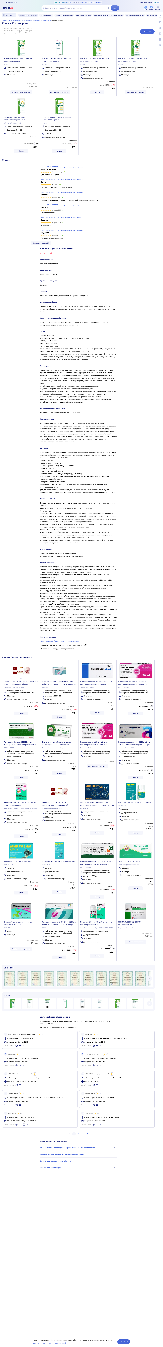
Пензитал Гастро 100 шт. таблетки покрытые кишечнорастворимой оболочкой (55, 804)
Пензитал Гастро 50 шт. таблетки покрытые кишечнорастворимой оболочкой (21, 682)
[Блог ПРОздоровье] (160, 28)
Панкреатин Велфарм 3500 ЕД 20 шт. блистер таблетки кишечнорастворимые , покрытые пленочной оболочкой (20, 743)
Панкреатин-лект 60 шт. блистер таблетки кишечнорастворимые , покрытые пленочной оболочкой (96, 683)
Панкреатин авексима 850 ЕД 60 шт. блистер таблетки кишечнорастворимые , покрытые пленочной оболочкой (135, 743)
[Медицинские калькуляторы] (160, 34)
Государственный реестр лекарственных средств (60, 641)
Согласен (124, 1341)
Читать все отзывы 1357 (41, 243)
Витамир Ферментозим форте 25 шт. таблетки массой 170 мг (18, 923)
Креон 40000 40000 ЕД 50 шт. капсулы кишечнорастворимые (56, 59)
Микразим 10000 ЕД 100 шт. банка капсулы (58, 861)
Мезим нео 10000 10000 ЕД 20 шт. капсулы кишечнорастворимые (20, 803)
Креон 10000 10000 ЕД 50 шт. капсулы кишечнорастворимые (94, 59)
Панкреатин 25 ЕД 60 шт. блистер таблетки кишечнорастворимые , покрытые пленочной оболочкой (96, 863)
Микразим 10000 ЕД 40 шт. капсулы (17, 861)
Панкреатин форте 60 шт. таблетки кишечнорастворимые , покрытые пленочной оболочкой (132, 683)
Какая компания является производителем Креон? (62, 1154)
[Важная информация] (160, 39)
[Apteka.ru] (10, 8)
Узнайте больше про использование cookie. (50, 1343)
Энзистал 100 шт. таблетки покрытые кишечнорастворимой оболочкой (56, 743)
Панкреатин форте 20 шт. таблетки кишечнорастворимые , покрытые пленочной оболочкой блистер (94, 743)
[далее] (149, 978)
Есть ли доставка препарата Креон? (56, 1161)
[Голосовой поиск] (108, 8)
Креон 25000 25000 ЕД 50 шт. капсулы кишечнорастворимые (18, 59)
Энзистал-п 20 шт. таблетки (129, 861)
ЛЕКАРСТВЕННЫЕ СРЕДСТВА (16, 20)
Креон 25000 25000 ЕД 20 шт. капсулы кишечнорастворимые (132, 59)
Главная (4, 20)
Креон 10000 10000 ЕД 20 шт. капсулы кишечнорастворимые (56, 118)
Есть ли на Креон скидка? (51, 1167)
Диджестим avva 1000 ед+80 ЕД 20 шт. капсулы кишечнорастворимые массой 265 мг (97, 804)
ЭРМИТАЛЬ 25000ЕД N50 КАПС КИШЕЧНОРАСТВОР (129, 923)
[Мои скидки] (160, 22)
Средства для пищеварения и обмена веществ (37, 20)
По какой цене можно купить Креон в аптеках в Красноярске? (67, 1147)
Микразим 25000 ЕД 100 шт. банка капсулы (134, 802)
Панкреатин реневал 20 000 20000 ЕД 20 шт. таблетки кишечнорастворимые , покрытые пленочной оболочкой (59, 923)
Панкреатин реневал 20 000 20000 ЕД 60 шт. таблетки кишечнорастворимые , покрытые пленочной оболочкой (59, 683)
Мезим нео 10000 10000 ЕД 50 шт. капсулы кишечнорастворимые (96, 923)
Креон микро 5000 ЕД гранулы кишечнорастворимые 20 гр (15, 118)
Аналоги (147, 31)
